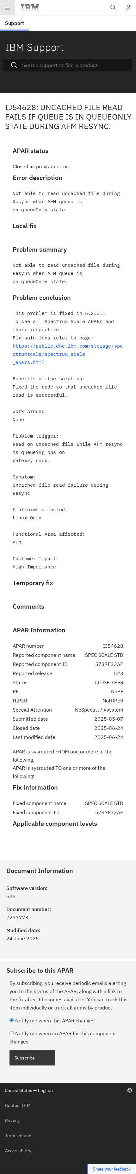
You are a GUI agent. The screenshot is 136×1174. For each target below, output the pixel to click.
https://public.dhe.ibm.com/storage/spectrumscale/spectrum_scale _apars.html (68, 354)
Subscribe (25, 1058)
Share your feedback (112, 1169)
